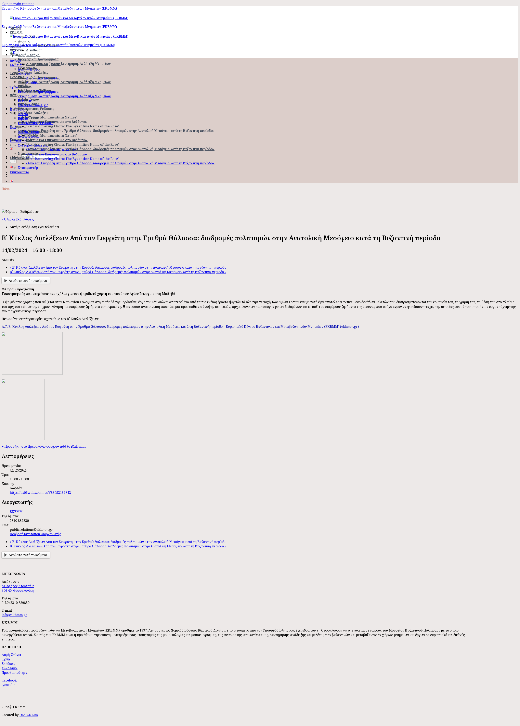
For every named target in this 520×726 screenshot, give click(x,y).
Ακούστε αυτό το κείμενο (28, 280)
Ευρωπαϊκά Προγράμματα (38, 59)
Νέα (13, 113)
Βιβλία (23, 118)
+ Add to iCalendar (71, 446)
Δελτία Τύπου (28, 117)
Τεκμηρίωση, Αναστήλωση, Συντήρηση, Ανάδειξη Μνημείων (64, 63)
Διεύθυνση (34, 50)
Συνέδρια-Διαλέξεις (33, 72)
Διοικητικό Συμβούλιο (43, 64)
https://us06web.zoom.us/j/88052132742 (40, 492)
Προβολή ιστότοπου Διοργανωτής (35, 534)
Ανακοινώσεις (28, 136)
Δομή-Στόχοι (11, 654)
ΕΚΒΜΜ (16, 65)
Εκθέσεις (25, 86)
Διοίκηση (25, 41)
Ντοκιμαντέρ (28, 167)
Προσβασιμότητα (14, 672)
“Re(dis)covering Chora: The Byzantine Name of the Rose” (72, 126)
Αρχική (15, 60)
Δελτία (23, 114)
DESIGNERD (29, 715)
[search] (13, 161)
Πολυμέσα (18, 126)
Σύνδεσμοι (9, 668)
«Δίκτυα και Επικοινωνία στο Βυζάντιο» (57, 121)
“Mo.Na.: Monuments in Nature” (52, 117)
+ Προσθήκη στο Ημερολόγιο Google (29, 446)
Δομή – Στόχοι (29, 55)
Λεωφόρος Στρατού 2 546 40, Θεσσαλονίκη (18, 588)
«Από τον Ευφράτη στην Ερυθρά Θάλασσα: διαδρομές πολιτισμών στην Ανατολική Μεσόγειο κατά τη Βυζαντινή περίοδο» (120, 130)
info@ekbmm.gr (14, 615)
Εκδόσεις (17, 77)
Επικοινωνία (19, 158)
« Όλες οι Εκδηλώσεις (18, 219)
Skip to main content (18, 4)
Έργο (14, 87)
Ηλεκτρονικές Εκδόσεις (36, 108)
